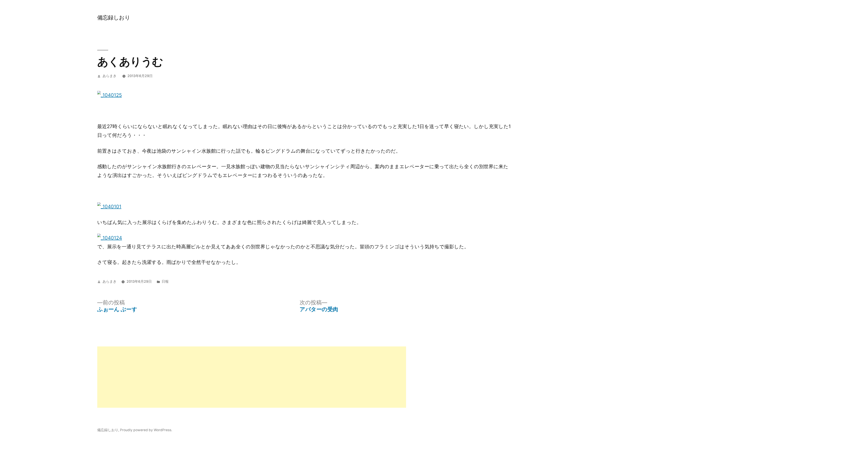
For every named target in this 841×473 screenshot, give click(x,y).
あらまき (109, 76)
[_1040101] (109, 206)
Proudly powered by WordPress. (146, 430)
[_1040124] (109, 238)
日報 (165, 281)
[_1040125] (109, 95)
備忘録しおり (113, 17)
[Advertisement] (228, 377)
